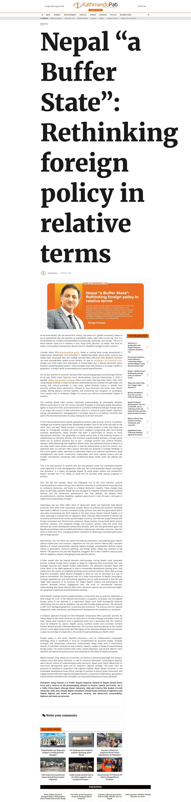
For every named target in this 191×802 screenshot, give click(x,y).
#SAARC (101, 18)
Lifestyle (82, 15)
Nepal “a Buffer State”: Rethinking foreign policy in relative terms (137, 374)
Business (57, 15)
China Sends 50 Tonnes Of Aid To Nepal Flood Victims (109, 777)
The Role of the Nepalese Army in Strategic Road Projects (81, 797)
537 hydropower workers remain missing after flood (81, 752)
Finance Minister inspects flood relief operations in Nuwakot (109, 752)
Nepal (48, 15)
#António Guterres (112, 18)
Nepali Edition (95, 10)
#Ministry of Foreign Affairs (128, 18)
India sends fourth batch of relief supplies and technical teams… (81, 777)
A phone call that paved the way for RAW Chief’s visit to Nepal (110, 797)
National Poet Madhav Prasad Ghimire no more (138, 796)
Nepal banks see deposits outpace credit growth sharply (53, 752)
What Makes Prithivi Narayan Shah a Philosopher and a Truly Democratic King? (53, 797)
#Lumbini (93, 18)
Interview (103, 15)
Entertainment (70, 15)
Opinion (93, 15)
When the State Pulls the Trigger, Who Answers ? (136, 385)
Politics (113, 15)
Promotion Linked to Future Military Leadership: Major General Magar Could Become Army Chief (136, 361)
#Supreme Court (69, 18)
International (126, 15)
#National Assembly (56, 18)
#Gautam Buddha (83, 18)
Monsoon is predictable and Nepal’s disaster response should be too (135, 347)
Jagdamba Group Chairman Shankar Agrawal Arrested (135, 432)
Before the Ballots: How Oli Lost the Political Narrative (135, 395)
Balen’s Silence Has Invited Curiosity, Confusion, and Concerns (135, 421)
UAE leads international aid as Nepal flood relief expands (53, 777)
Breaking (44, 24)
